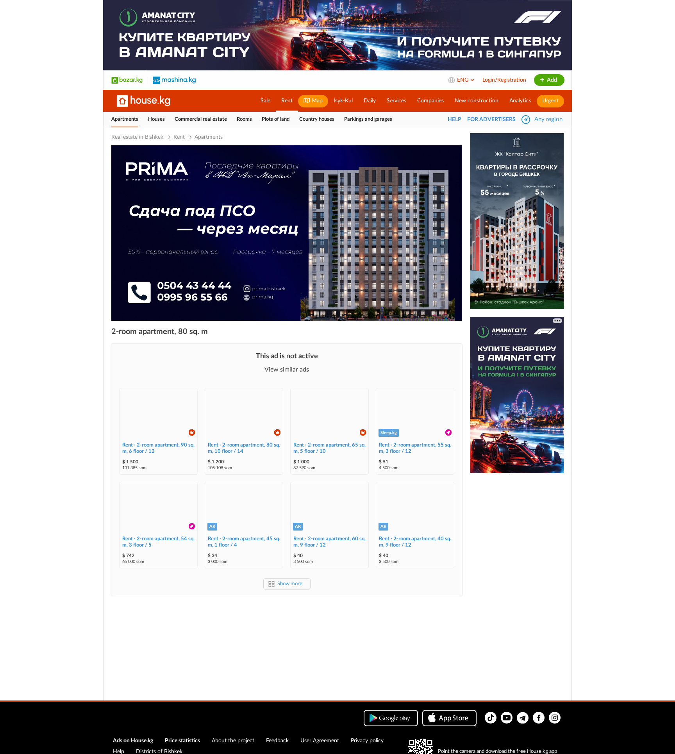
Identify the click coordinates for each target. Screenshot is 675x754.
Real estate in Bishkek (138, 137)
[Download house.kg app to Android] (390, 718)
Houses (156, 119)
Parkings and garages (368, 119)
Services (396, 101)
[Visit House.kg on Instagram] (555, 718)
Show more (289, 583)
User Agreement (319, 740)
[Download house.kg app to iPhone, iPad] (449, 718)
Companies (430, 101)
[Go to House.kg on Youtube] (506, 718)
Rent (287, 101)
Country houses (316, 119)
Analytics (520, 101)
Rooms (244, 119)
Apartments (124, 119)
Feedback (277, 740)
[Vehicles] (174, 80)
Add (551, 80)
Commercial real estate (201, 119)
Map (316, 101)
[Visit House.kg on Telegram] (523, 718)
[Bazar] (127, 80)
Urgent (550, 101)
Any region (548, 119)
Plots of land (275, 119)
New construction (476, 101)
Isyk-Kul (343, 101)
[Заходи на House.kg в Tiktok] (490, 718)
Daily (370, 101)
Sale (265, 101)
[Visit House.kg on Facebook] (539, 718)
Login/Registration (504, 80)
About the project (233, 740)
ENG (463, 80)
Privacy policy (367, 740)
